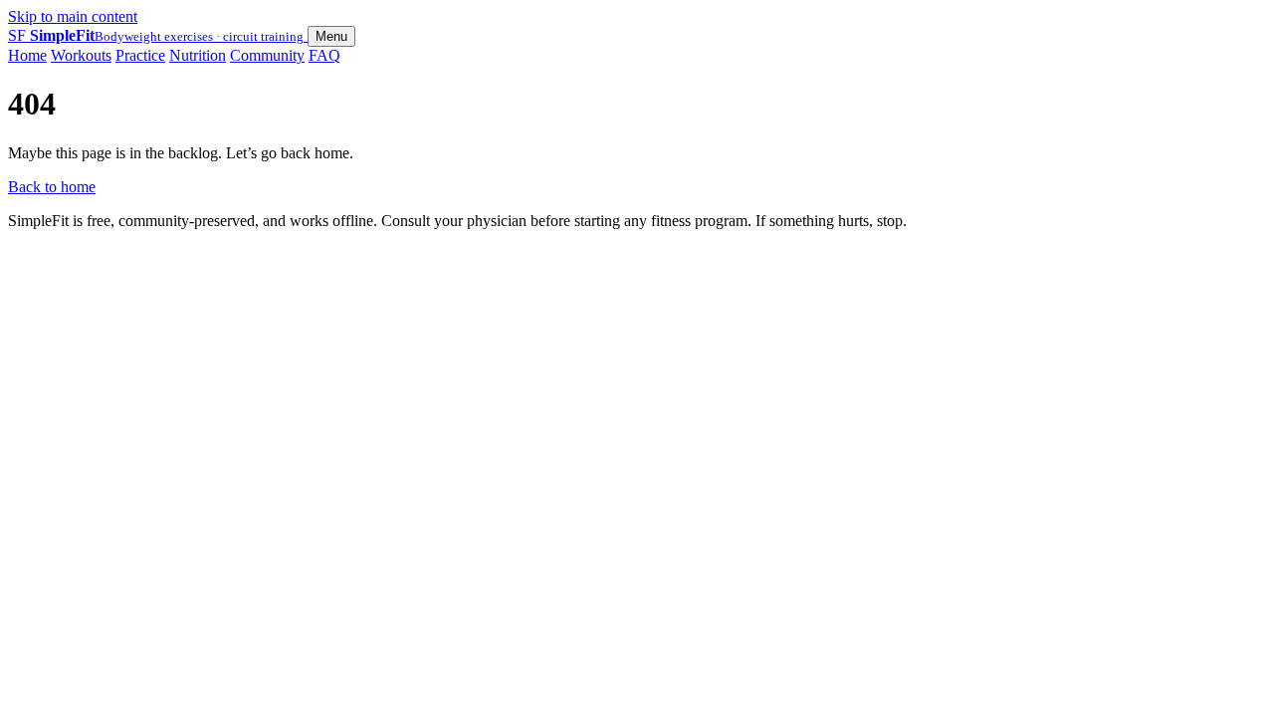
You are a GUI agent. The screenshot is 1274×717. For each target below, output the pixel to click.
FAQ (324, 55)
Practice (140, 55)
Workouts (81, 55)
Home (27, 55)
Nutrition (197, 55)
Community (267, 55)
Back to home (52, 186)
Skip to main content (72, 16)
